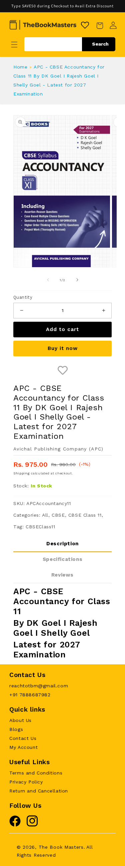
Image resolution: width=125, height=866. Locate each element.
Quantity (22, 297)
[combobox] (69, 44)
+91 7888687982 (29, 694)
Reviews (62, 575)
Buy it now (63, 348)
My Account (23, 747)
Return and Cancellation (38, 790)
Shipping (21, 473)
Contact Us (22, 738)
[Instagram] (32, 825)
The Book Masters (61, 847)
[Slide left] (48, 279)
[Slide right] (77, 279)
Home (20, 67)
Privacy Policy (26, 781)
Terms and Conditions (35, 773)
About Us (20, 720)
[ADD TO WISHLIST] (62, 371)
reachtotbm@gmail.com (38, 685)
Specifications (62, 559)
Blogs (16, 729)
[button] (14, 44)
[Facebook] (15, 825)
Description (62, 544)
